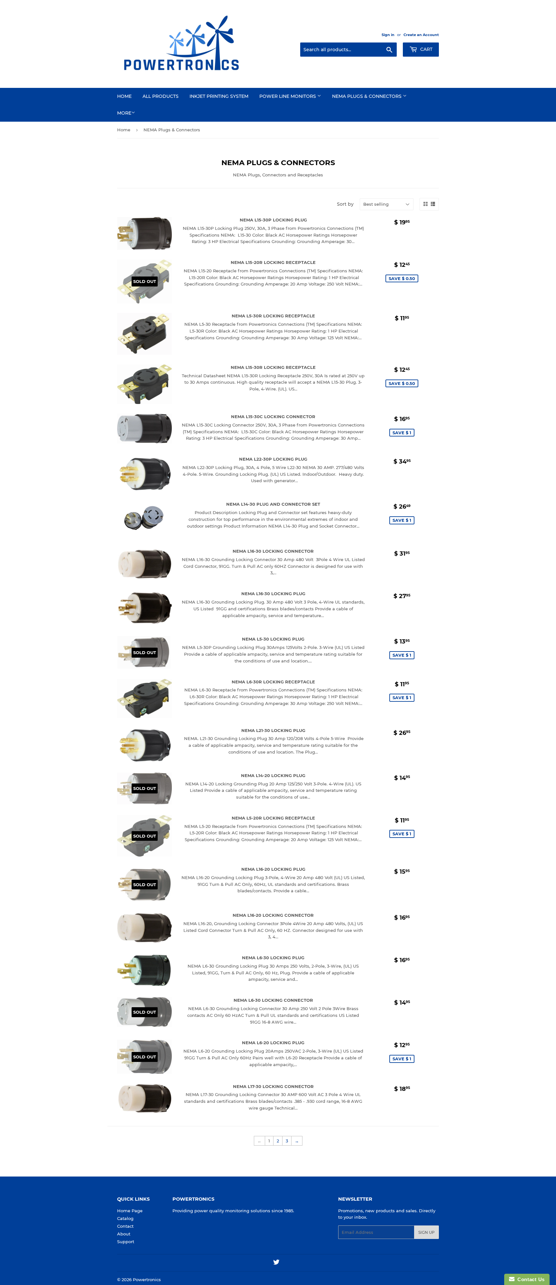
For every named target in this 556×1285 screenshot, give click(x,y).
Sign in (388, 35)
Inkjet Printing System (219, 96)
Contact (125, 1226)
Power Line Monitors (288, 96)
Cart (425, 49)
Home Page (130, 1210)
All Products (161, 96)
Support (125, 1241)
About (123, 1233)
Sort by (345, 204)
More (124, 113)
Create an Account (421, 35)
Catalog (125, 1218)
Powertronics (147, 1279)
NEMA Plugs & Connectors (367, 96)
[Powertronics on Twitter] (276, 1263)
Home (124, 96)
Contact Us (529, 1279)
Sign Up (426, 1232)
